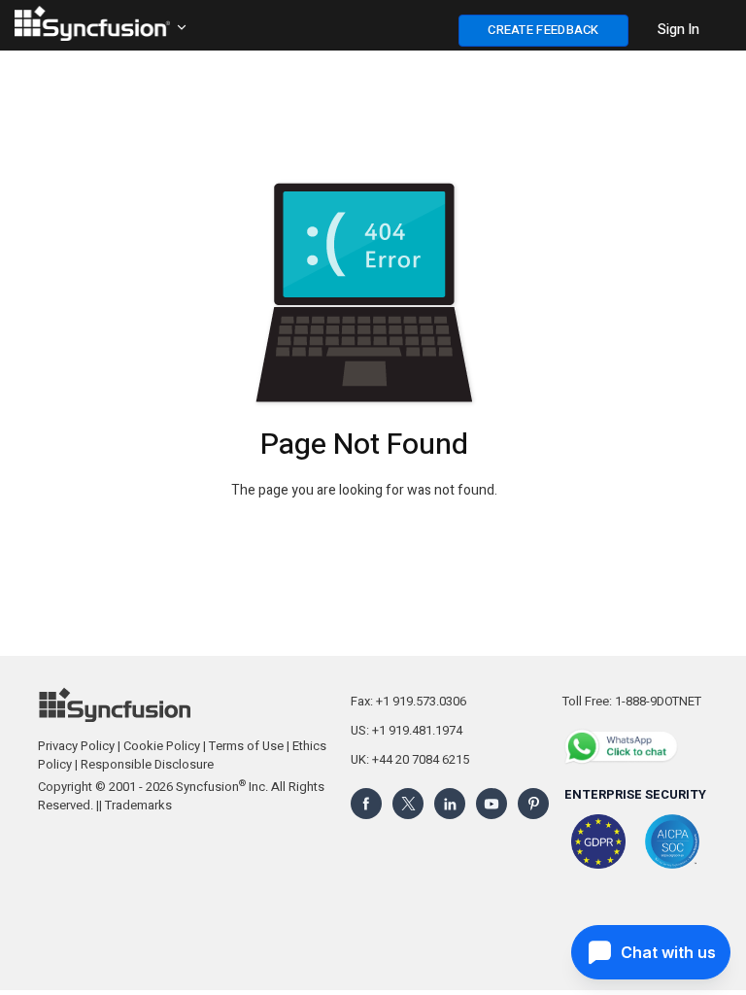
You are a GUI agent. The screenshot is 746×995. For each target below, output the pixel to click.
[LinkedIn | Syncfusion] (449, 802)
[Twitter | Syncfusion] (408, 802)
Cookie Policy (161, 746)
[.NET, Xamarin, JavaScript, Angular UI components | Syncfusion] (92, 23)
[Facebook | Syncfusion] (366, 802)
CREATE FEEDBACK (543, 29)
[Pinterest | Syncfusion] (533, 802)
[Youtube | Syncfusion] (491, 802)
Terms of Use (246, 746)
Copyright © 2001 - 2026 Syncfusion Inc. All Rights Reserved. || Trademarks (181, 795)
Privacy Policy (76, 746)
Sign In (678, 29)
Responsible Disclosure (147, 764)
